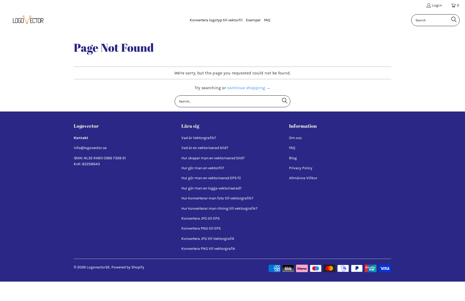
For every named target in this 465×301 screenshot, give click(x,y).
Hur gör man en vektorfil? (202, 168)
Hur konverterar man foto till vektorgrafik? (217, 198)
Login (437, 5)
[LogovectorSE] (26, 20)
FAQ (292, 148)
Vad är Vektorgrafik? (198, 138)
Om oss (295, 138)
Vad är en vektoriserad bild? (204, 148)
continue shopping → (248, 87)
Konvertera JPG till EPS (200, 218)
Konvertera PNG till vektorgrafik (208, 248)
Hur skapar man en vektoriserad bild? (213, 158)
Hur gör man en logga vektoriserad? (211, 188)
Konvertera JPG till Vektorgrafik (207, 238)
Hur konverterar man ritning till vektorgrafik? (219, 208)
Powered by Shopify (127, 267)
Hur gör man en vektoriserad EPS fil (211, 178)
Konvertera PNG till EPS (201, 228)
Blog (293, 158)
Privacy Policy (300, 168)
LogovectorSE (98, 267)
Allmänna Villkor (303, 178)
